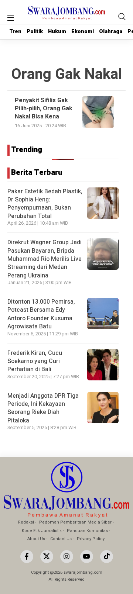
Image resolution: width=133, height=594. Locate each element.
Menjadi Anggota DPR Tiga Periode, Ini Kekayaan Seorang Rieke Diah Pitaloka (43, 408)
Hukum (57, 31)
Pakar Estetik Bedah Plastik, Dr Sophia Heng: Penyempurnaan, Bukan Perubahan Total (44, 204)
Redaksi (26, 522)
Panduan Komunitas (87, 530)
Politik (35, 31)
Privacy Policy (91, 539)
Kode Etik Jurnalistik (42, 530)
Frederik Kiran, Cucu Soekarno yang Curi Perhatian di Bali (34, 361)
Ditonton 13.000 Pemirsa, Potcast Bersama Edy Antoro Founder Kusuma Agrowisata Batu (41, 314)
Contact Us (61, 539)
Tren (15, 31)
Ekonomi (82, 31)
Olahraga (110, 31)
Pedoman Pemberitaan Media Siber (75, 522)
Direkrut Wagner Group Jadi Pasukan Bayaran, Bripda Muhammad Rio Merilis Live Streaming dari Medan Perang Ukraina (44, 259)
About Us (36, 539)
